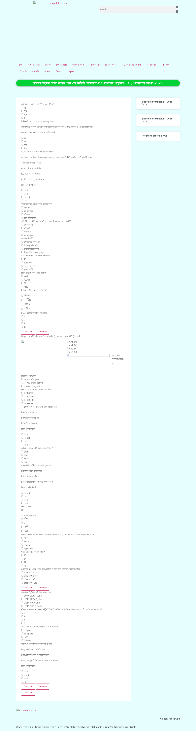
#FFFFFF (28, 403)
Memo (27, 542)
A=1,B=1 (73, 345)
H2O (26, 523)
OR (25, 283)
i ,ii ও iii (27, 438)
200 (26, 111)
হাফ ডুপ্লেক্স (28, 225)
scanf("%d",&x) (31, 576)
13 (25, 327)
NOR (26, 276)
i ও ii (25, 201)
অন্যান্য (71, 71)
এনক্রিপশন (28, 630)
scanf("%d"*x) (30, 573)
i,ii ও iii (26, 675)
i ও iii (26, 190)
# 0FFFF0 (29, 397)
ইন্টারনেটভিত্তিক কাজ (31, 249)
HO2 (26, 531)
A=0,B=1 (73, 349)
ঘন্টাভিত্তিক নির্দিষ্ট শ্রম (32, 242)
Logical (27, 545)
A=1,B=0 (73, 342)
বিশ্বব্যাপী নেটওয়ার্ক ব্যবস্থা (34, 252)
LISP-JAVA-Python (33, 599)
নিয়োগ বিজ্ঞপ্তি (111, 64)
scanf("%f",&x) (31, 583)
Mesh (26, 459)
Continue (28, 331)
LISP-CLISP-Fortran (34, 606)
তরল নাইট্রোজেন (30, 218)
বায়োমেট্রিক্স (28, 263)
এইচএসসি (23, 71)
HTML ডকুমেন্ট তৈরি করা (33, 383)
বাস (25, 141)
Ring (26, 455)
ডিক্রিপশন (27, 640)
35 (25, 118)
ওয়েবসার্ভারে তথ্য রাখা (32, 386)
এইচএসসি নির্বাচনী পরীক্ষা (131, 64)
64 (25, 559)
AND (26, 287)
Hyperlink (28, 548)
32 (25, 562)
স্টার (25, 148)
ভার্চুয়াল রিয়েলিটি (29, 266)
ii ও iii (26, 194)
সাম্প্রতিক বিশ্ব (33, 64)
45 (25, 108)
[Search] (177, 9)
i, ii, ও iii (27, 197)
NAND (27, 280)
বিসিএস (48, 64)
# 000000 (29, 400)
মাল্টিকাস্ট (27, 214)
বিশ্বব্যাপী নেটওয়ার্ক (28, 376)
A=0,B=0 (73, 352)
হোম (20, 64)
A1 (25, 259)
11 (25, 323)
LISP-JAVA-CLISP (33, 603)
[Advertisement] (98, 40)
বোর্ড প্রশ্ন (166, 64)
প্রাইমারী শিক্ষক (78, 64)
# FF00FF (29, 393)
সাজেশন (47, 71)
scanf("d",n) (29, 579)
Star (26, 452)
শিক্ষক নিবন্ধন (61, 64)
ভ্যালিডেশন (28, 637)
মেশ (25, 145)
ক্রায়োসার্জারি (28, 269)
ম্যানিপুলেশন (28, 634)
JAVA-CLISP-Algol (33, 596)
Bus (25, 462)
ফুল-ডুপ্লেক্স (28, 211)
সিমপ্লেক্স (27, 232)
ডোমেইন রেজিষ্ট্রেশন (31, 379)
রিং (25, 138)
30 (25, 555)
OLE (26, 538)
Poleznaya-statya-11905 (154, 135)
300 (26, 115)
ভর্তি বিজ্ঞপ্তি (151, 64)
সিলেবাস (59, 71)
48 (25, 566)
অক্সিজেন (27, 208)
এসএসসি (35, 71)
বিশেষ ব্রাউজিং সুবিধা (31, 245)
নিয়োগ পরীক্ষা (95, 64)
